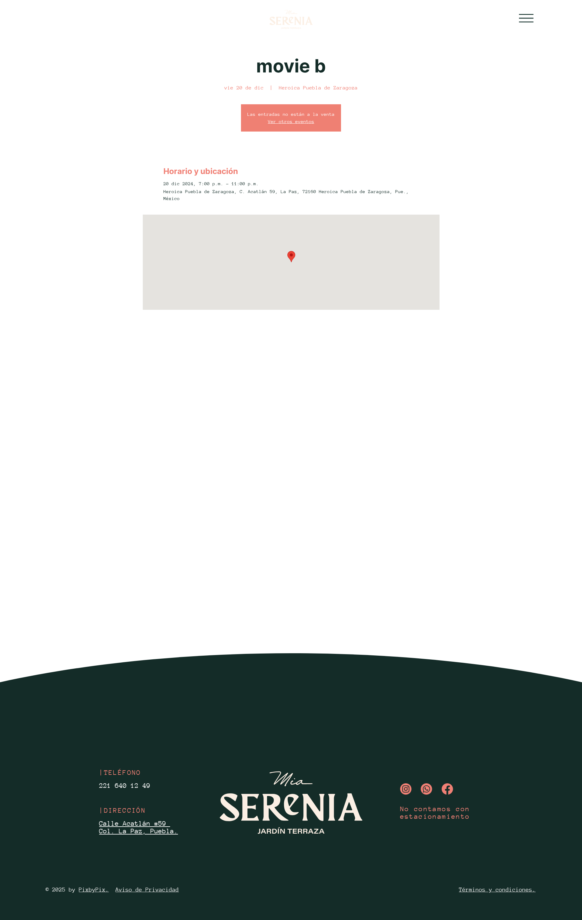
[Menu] (526, 18)
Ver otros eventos (291, 121)
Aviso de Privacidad (147, 889)
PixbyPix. (94, 889)
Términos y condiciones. (497, 889)
